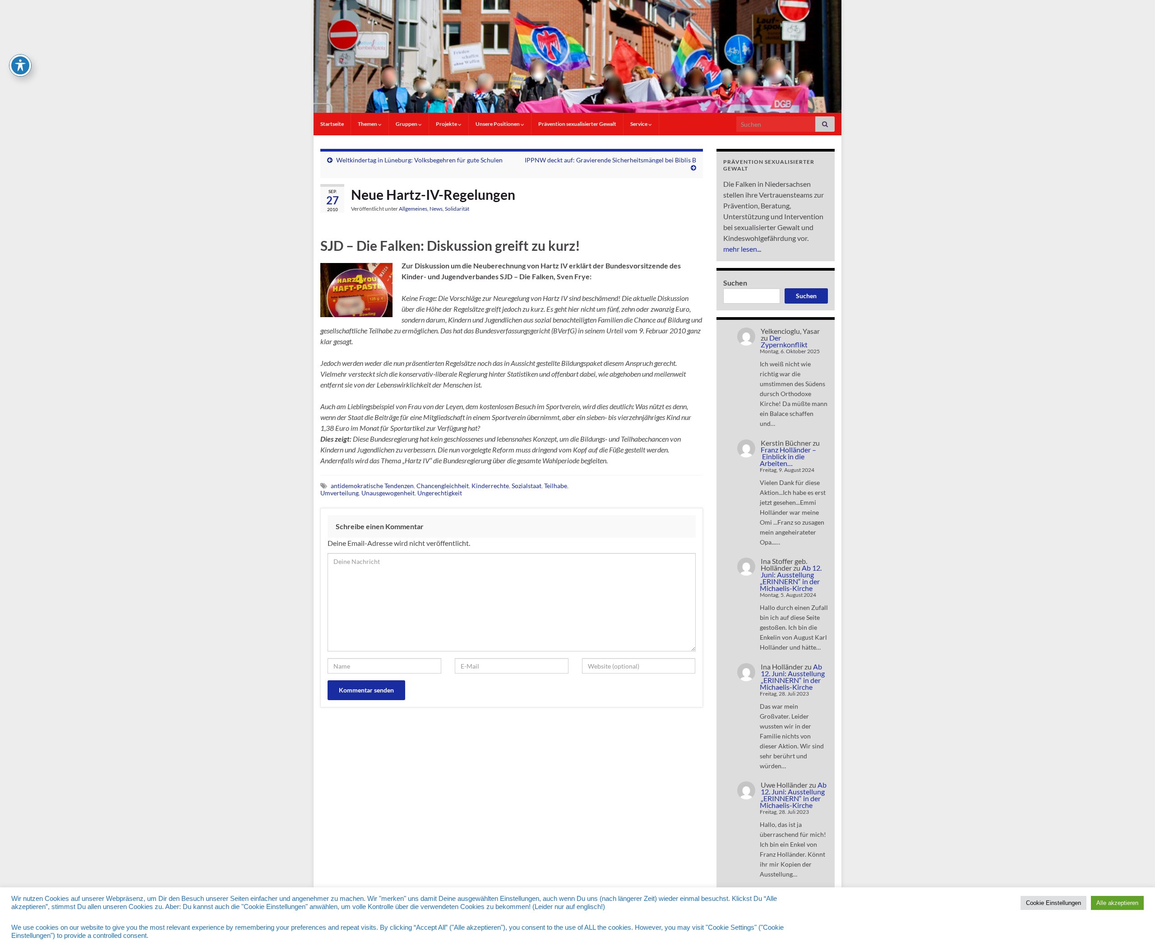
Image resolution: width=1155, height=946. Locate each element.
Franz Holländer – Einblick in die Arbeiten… (788, 456)
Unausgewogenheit (388, 493)
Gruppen (407, 123)
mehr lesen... (742, 249)
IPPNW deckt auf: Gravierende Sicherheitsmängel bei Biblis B (610, 160)
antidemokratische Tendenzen (372, 485)
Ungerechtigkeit (439, 493)
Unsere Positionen (498, 123)
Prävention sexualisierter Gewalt (577, 123)
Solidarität (457, 208)
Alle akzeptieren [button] (1117, 903)
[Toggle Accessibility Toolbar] (20, 65)
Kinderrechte (490, 485)
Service (639, 123)
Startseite (332, 123)
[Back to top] (1134, 925)
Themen (368, 123)
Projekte (447, 123)
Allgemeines (413, 208)
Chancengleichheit (442, 485)
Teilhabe (555, 485)
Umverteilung (339, 493)
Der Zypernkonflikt (784, 341)
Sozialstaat (526, 485)
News (436, 208)
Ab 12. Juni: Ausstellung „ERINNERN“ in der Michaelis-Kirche (791, 577)
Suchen (735, 282)
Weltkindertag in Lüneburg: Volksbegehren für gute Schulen (419, 160)
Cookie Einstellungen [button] (1053, 903)
